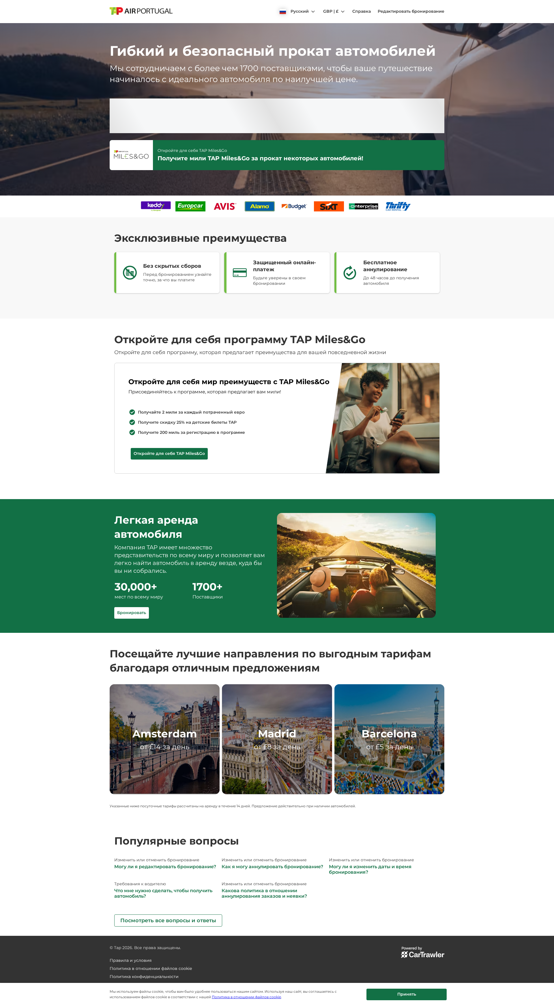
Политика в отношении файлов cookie (246, 997)
